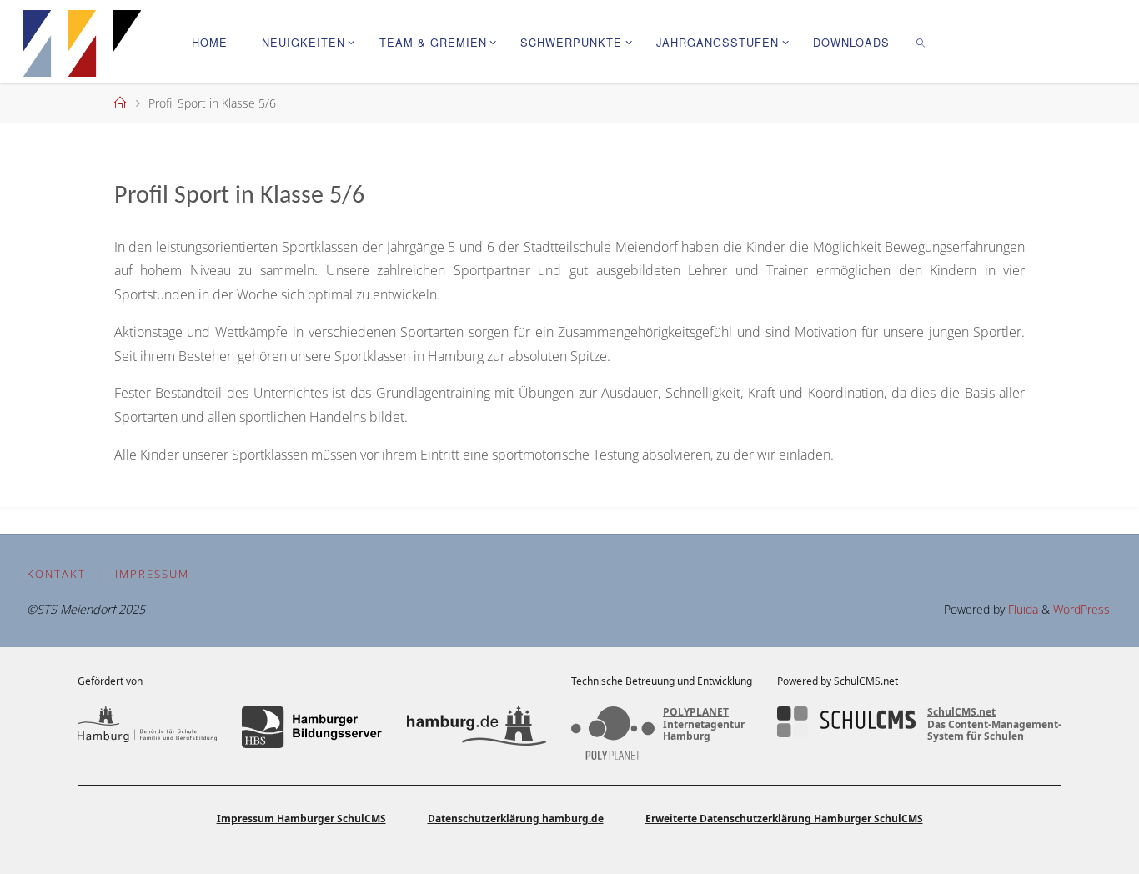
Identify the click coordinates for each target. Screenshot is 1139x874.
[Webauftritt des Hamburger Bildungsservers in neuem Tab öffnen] (311, 727)
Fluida (1021, 609)
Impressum (152, 573)
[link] (921, 41)
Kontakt (56, 573)
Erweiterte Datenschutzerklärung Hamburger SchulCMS (784, 818)
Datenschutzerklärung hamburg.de (516, 818)
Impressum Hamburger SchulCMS (301, 818)
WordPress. (1082, 609)
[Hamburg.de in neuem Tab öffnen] (476, 727)
